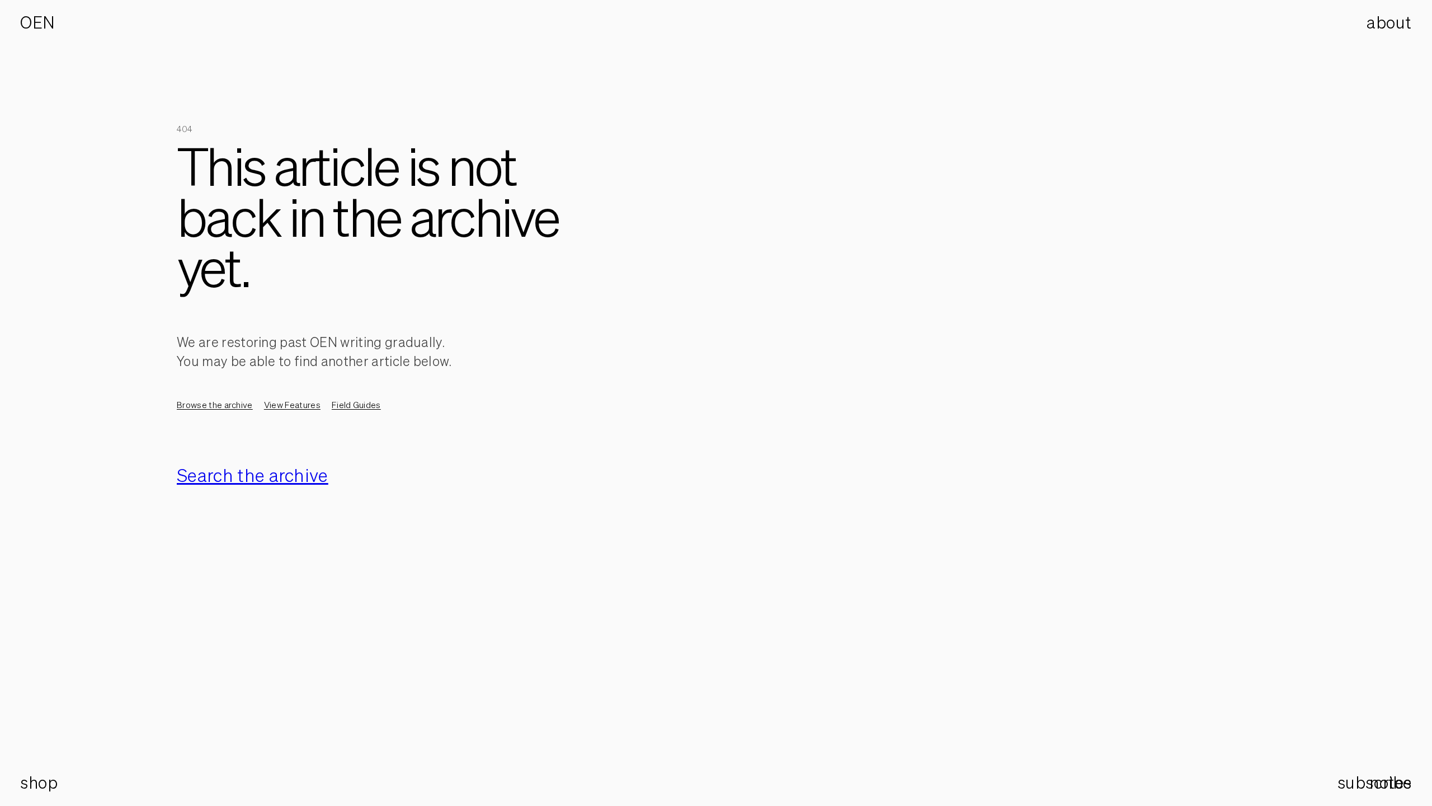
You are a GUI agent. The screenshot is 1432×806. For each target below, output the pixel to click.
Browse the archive (215, 404)
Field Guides (356, 404)
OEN (37, 22)
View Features (292, 404)
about (1389, 22)
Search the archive (252, 475)
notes (1390, 783)
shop (39, 782)
